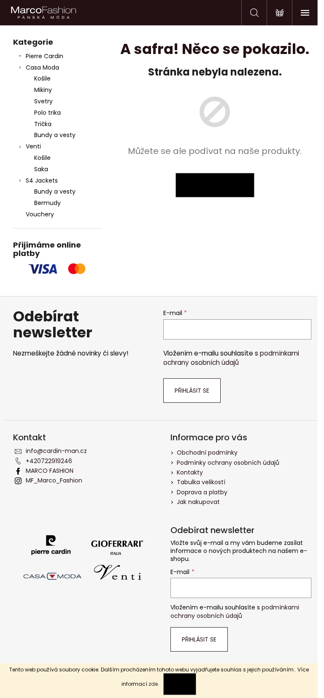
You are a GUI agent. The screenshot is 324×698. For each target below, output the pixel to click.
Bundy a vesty (55, 135)
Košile (42, 78)
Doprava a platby (202, 492)
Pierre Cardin (44, 56)
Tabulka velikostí (201, 482)
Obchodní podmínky (207, 452)
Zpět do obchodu (215, 185)
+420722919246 (49, 461)
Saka (41, 169)
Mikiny (43, 90)
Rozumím (180, 683)
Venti (33, 146)
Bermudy (47, 203)
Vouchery (40, 214)
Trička (42, 124)
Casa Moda (42, 67)
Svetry (43, 101)
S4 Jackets (42, 180)
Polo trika (47, 112)
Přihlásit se (192, 390)
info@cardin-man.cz (56, 451)
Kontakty (190, 472)
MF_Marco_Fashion (54, 480)
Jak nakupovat (198, 502)
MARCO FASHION (49, 470)
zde (153, 683)
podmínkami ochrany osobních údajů (231, 358)
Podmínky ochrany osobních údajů (228, 462)
